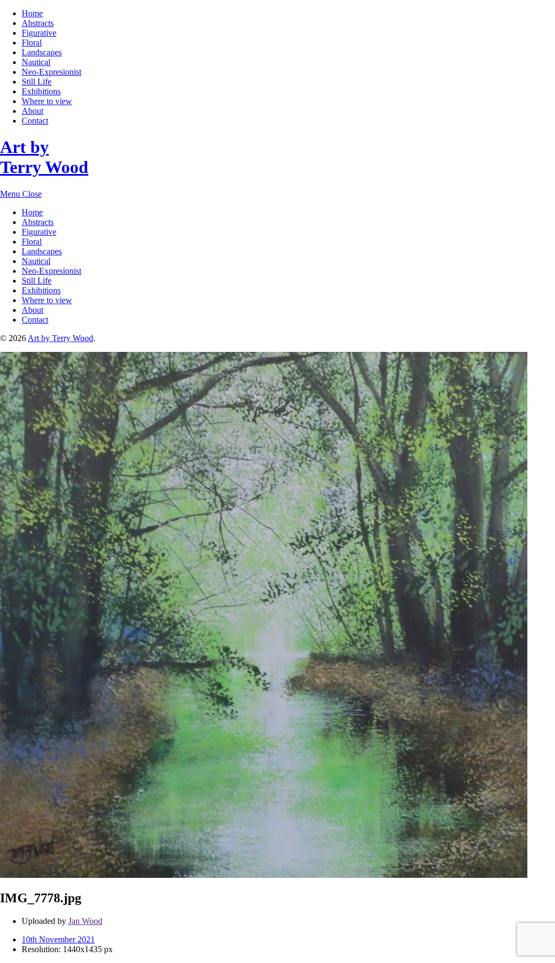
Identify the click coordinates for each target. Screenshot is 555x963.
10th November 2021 (58, 939)
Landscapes (42, 52)
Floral (32, 42)
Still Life (36, 81)
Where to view (47, 101)
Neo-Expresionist (51, 71)
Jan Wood (85, 921)
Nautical (36, 62)
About (32, 110)
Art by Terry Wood (44, 157)
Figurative (39, 32)
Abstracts (38, 23)
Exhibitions (41, 91)
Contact (35, 120)
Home (32, 13)
